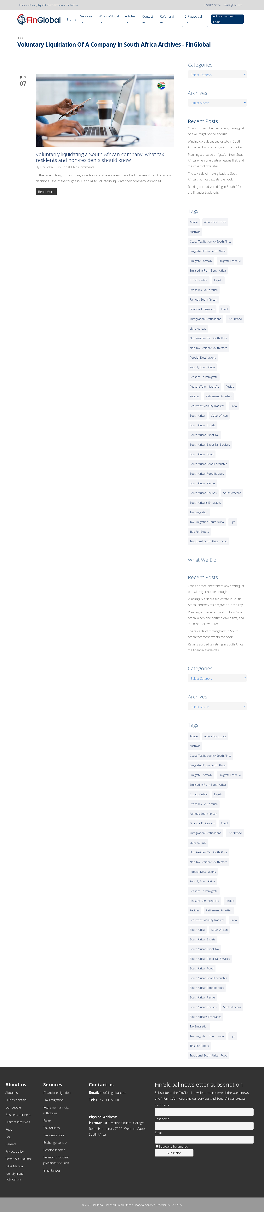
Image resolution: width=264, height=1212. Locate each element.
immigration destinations (205, 319)
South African (219, 415)
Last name (162, 1119)
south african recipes (203, 493)
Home (22, 5)
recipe (230, 386)
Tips (232, 522)
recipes (194, 396)
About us (11, 1093)
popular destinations (203, 357)
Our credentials (15, 1100)
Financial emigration (57, 1093)
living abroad (198, 328)
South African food (202, 454)
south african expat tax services (210, 444)
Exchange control (55, 1142)
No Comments (83, 167)
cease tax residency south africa (210, 241)
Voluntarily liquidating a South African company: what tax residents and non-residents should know (100, 157)
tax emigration (199, 512)
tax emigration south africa (207, 522)
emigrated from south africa (208, 251)
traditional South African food (208, 541)
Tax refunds (51, 1128)
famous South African (203, 299)
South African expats (202, 425)
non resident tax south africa (208, 338)
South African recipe (202, 483)
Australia (195, 232)
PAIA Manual (14, 1166)
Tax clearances (53, 1135)
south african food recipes (207, 473)
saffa (234, 406)
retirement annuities (219, 396)
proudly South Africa (202, 367)
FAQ (8, 1137)
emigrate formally (201, 261)
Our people (13, 1107)
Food (224, 309)
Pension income (54, 1150)
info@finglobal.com (232, 5)
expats (218, 280)
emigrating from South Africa (208, 270)
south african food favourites (208, 464)
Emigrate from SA (230, 261)
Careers (10, 1144)
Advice (194, 222)
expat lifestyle (199, 280)
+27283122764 (212, 5)
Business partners (18, 1115)
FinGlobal (46, 167)
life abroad (235, 319)
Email (158, 1133)
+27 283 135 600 (107, 1100)
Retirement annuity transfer (207, 406)
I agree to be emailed (173, 1146)
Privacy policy (14, 1151)
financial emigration (202, 309)
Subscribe (174, 1153)
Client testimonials (17, 1122)
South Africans (232, 493)
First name (162, 1105)
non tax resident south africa (208, 348)
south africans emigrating (205, 502)
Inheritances (51, 1170)
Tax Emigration (53, 1100)
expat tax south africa (204, 290)
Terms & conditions (18, 1159)
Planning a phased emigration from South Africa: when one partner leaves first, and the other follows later (216, 160)
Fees (8, 1129)
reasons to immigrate (204, 377)
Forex (47, 1120)
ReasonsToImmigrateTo (204, 386)
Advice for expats (215, 222)
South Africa (197, 415)
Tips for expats (199, 531)
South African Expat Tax (204, 435)
